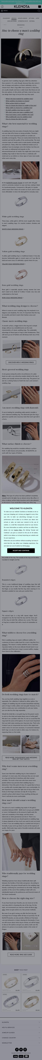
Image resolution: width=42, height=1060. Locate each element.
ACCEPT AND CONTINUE (21, 550)
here (28, 546)
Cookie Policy (18, 530)
